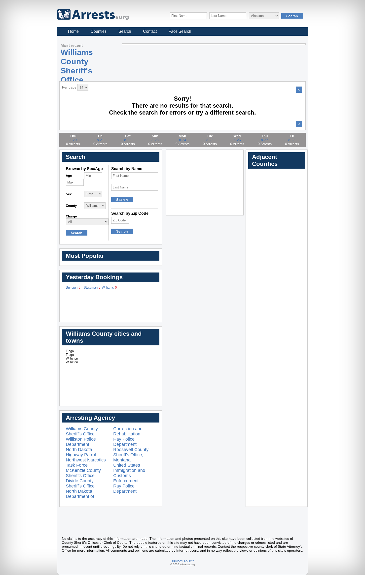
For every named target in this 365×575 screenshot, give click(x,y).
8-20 (73, 140)
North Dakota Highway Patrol (81, 452)
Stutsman (92, 287)
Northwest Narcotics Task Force (86, 462)
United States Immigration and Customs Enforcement (129, 473)
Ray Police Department (125, 442)
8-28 (291, 140)
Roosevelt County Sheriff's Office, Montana (130, 454)
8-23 (155, 140)
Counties (99, 31)
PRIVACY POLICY (183, 561)
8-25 (210, 140)
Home (73, 31)
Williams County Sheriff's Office (82, 431)
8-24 (182, 140)
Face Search (180, 31)
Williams (109, 287)
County (71, 206)
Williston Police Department (81, 442)
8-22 (127, 140)
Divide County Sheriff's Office (80, 483)
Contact (150, 31)
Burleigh (73, 287)
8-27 (264, 140)
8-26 (237, 140)
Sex (69, 194)
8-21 (100, 140)
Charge (71, 216)
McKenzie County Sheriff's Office (83, 473)
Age (69, 176)
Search (124, 31)
